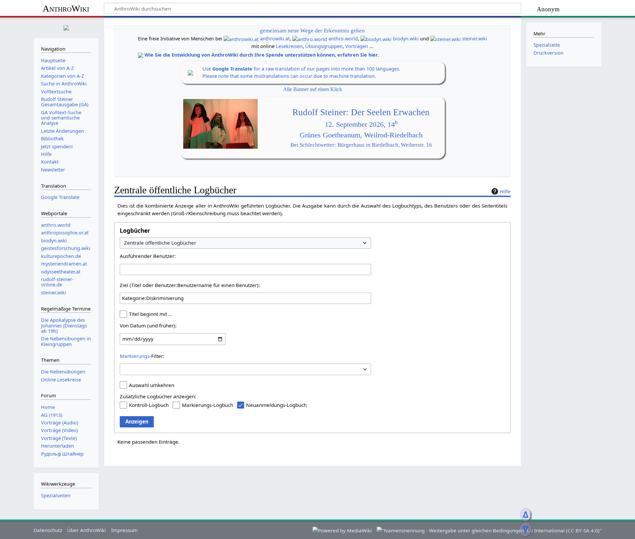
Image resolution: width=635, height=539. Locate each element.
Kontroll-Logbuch (149, 405)
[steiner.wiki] (445, 38)
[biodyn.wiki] (376, 38)
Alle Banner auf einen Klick (312, 89)
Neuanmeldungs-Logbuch (276, 405)
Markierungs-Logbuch (207, 405)
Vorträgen (356, 46)
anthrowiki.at (275, 38)
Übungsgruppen (324, 46)
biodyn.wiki (406, 38)
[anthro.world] (309, 38)
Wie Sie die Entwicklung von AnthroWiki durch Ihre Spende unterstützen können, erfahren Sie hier (261, 55)
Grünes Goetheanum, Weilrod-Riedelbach (361, 135)
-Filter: (142, 356)
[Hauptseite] (66, 27)
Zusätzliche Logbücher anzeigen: (158, 396)
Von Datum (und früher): (148, 325)
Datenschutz (47, 530)
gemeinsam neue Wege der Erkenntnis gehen (312, 30)
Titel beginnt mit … (150, 314)
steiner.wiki (474, 38)
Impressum (124, 530)
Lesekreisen (289, 46)
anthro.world (343, 38)
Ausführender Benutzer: (148, 256)
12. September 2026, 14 (361, 124)
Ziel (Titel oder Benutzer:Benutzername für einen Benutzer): (190, 285)
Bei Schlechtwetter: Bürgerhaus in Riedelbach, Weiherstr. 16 (361, 145)
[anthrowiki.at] (241, 38)
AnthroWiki (66, 8)
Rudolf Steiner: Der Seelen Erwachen (361, 112)
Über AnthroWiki (86, 530)
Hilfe (505, 191)
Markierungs (134, 356)
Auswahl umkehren (151, 385)
